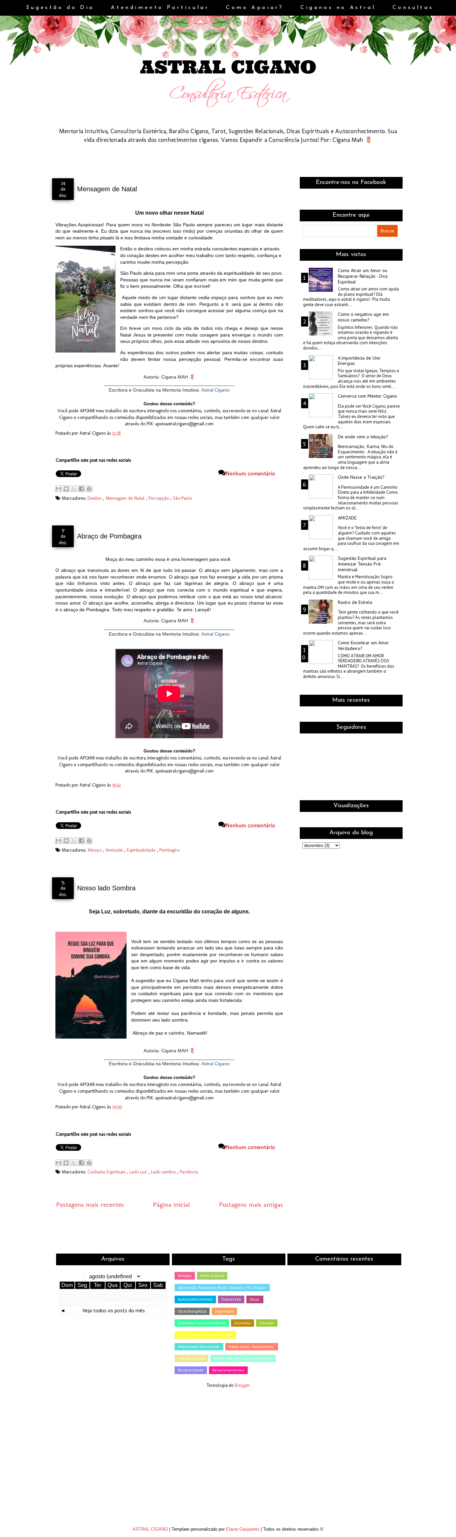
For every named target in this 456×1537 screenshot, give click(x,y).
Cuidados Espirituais (107, 1172)
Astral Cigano (215, 390)
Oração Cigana (191, 1358)
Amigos (185, 1275)
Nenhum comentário (250, 473)
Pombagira (169, 850)
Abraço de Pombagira (109, 536)
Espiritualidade (142, 850)
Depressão (231, 1299)
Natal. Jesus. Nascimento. (252, 1346)
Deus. (255, 1299)
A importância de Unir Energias (359, 361)
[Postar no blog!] (66, 488)
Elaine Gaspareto (243, 1529)
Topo (439, 1524)
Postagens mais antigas (251, 1205)
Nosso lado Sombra (106, 888)
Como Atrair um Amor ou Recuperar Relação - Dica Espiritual (363, 276)
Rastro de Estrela (355, 602)
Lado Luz (139, 1172)
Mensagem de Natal (107, 189)
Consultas (413, 7)
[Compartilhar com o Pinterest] (89, 488)
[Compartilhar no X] (73, 488)
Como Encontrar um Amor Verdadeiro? (363, 645)
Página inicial (171, 1205)
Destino (95, 498)
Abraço (95, 850)
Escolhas (242, 1322)
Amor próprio (212, 1275)
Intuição (266, 1322)
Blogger (242, 1385)
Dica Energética (192, 1311)
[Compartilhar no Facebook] (81, 488)
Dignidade (224, 1311)
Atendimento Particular (162, 7)
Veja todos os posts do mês (113, 1310)
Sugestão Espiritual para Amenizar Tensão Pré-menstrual (362, 564)
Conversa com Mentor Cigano (367, 396)
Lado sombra (164, 1172)
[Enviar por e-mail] (58, 488)
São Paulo (182, 498)
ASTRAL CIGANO (151, 1529)
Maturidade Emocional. (199, 1346)
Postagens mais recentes (90, 1205)
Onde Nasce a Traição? (361, 477)
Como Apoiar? (256, 7)
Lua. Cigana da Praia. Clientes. (205, 1334)
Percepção (159, 498)
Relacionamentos (228, 1369)
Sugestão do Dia (62, 7)
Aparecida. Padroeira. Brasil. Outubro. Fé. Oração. (222, 1287)
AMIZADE (347, 518)
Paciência (189, 1172)
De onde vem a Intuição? (363, 437)
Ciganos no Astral (339, 7)
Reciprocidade (191, 1369)
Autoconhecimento (195, 1299)
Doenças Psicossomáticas (202, 1322)
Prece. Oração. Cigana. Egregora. (243, 1358)
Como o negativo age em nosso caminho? (363, 317)
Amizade (114, 850)
